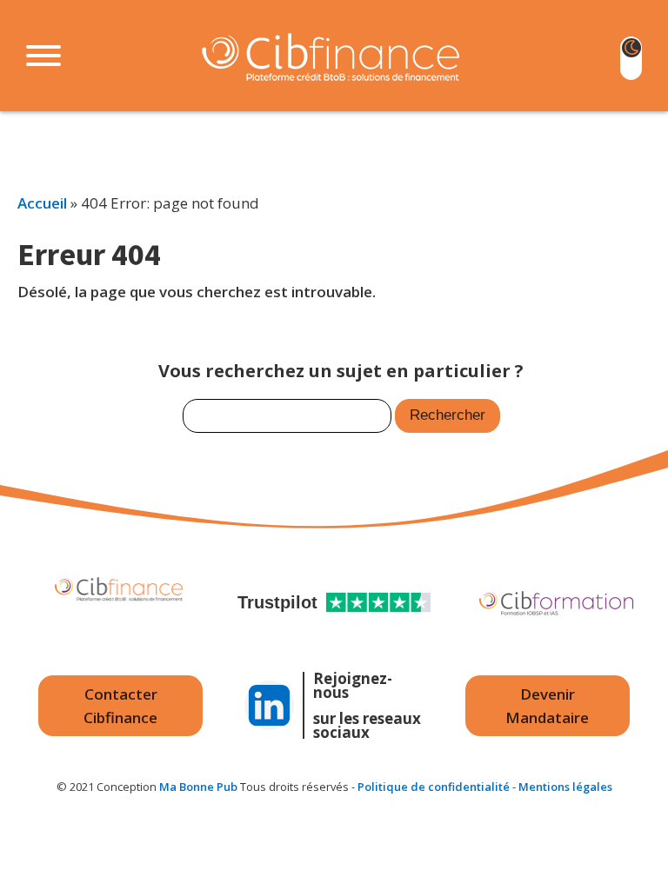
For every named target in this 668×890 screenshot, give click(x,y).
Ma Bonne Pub (198, 786)
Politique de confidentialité (433, 786)
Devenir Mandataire (547, 705)
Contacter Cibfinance (120, 705)
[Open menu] (43, 55)
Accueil (42, 203)
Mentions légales (565, 786)
